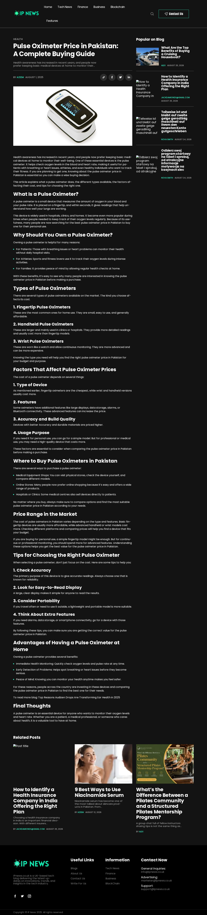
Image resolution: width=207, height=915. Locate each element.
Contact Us (176, 14)
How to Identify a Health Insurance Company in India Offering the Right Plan (175, 82)
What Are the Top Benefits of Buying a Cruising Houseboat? (175, 52)
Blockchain (118, 7)
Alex (163, 65)
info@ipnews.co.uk (152, 871)
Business (99, 7)
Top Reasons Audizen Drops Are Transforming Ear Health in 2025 (79, 697)
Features (52, 21)
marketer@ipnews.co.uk (156, 880)
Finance (83, 7)
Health (18, 39)
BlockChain (112, 883)
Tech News (65, 7)
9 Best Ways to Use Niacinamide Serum (99, 792)
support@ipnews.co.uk (155, 889)
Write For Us (78, 883)
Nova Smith (167, 139)
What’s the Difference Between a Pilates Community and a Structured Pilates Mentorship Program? (162, 803)
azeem (20, 77)
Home (48, 7)
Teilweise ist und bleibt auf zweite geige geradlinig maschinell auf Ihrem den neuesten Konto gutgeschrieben (174, 121)
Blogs (74, 868)
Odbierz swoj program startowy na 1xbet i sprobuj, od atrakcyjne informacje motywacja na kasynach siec (176, 160)
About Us (76, 873)
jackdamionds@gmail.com (175, 97)
